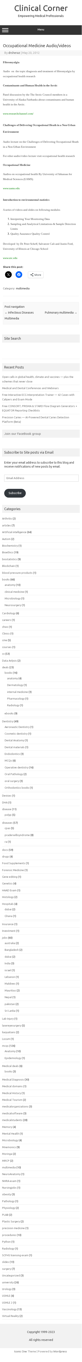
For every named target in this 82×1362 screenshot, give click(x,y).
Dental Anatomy (14, 740)
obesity (6, 1194)
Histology (8, 896)
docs (5, 849)
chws (5, 626)
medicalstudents (12, 1120)
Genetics (7, 883)
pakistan (10, 1004)
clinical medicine (14, 591)
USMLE (6, 1295)
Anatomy (10, 1051)
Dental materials (15, 747)
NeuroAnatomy (11, 1174)
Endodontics (12, 753)
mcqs (5, 1045)
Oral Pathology (14, 774)
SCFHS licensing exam (15, 1255)
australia (10, 943)
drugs (5, 856)
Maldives (10, 983)
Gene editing (9, 876)
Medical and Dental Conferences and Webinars (30, 388)
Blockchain (8, 565)
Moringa (7, 1153)
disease (6, 809)
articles (6, 525)
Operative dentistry (16, 767)
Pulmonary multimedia (61, 312)
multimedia (23, 288)
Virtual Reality (10, 1315)
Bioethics (7, 552)
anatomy (10, 584)
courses (7, 647)
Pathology (8, 1201)
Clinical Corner (41, 8)
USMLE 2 (7, 1302)
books (6, 579)
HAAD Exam (9, 890)
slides (5, 1261)
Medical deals (10, 1065)
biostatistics (9, 559)
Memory (7, 1126)
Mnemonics (9, 1147)
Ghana (8, 915)
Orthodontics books (17, 787)
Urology (7, 1289)
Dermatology (15, 685)
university (8, 1282)
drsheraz (14, 52)
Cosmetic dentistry (16, 733)
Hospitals (8, 903)
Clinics (6, 633)
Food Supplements (13, 863)
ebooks (9, 713)
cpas (7, 828)
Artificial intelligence (14, 532)
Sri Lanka (10, 1010)
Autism (6, 538)
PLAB (5, 1214)
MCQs (8, 760)
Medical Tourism (12, 1099)
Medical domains (12, 1086)
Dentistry (7, 721)
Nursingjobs (9, 1187)
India (7, 963)
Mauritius (10, 990)
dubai (8, 909)
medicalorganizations (15, 1106)
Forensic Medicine (13, 870)
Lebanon (10, 976)
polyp (8, 814)
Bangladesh (12, 949)
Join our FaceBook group (22, 433)
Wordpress (60, 1351)
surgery (6, 1268)
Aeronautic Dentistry (17, 726)
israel (8, 970)
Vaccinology (9, 1309)
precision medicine (13, 1228)
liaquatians (8, 1032)
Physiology (8, 1207)
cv (3, 653)
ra (6, 841)
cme (4, 640)
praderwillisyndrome (17, 835)
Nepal (8, 997)
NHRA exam (9, 1180)
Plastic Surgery (11, 1221)
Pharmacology (16, 698)
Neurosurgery (13, 605)
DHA (5, 802)
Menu (41, 29)
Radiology (13, 705)
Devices (6, 795)
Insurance (8, 924)
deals (5, 667)
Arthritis (7, 518)
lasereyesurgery (11, 1025)
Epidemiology (13, 1058)
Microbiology (13, 598)
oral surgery (12, 780)
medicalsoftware (12, 1113)
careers (6, 619)
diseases (7, 822)
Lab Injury (8, 1018)
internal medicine (17, 691)
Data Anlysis (9, 660)
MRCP (5, 1160)
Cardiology (8, 613)
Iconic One (20, 1351)
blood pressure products (17, 572)
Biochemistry (10, 545)
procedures (9, 1234)
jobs (4, 937)
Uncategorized (11, 1275)
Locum (6, 1038)
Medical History (11, 1093)
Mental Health (10, 1133)
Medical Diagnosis (13, 1079)
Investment (9, 930)
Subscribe (15, 493)
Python (6, 1241)
